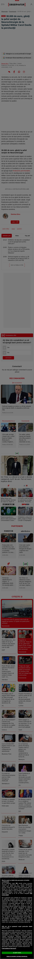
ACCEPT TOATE (17, 952)
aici (25, 912)
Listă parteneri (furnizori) (9, 948)
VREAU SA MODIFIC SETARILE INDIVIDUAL (16, 956)
